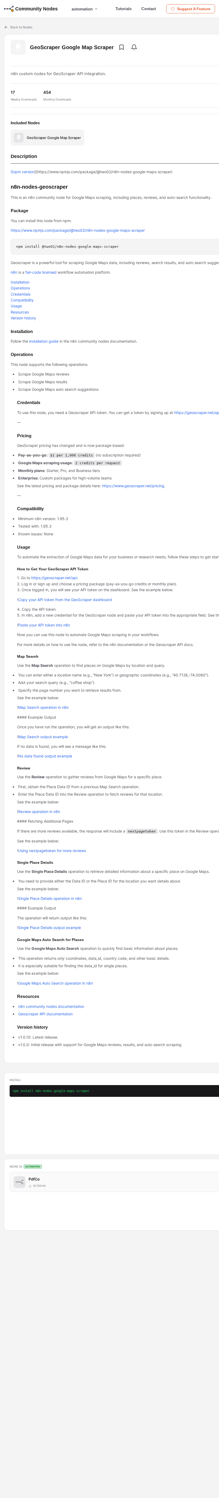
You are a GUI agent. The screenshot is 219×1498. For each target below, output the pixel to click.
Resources (20, 312)
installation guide (43, 341)
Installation (20, 282)
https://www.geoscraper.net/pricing (133, 485)
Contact (148, 8)
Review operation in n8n (39, 811)
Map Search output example (43, 736)
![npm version (22, 171)
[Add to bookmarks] (121, 47)
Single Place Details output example (49, 927)
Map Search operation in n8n (43, 707)
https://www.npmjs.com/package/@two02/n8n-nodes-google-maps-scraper (78, 230)
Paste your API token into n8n (44, 625)
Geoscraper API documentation (45, 1014)
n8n (14, 272)
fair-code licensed (41, 272)
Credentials (20, 294)
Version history (23, 318)
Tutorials (123, 8)
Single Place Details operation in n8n (50, 898)
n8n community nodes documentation (51, 1006)
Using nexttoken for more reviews (52, 850)
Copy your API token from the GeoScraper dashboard (65, 599)
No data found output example (45, 756)
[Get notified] (134, 47)
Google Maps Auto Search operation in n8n (55, 983)
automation (82, 9)
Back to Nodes (21, 27)
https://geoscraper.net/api (54, 577)
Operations (20, 288)
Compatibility (22, 300)
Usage (16, 306)
